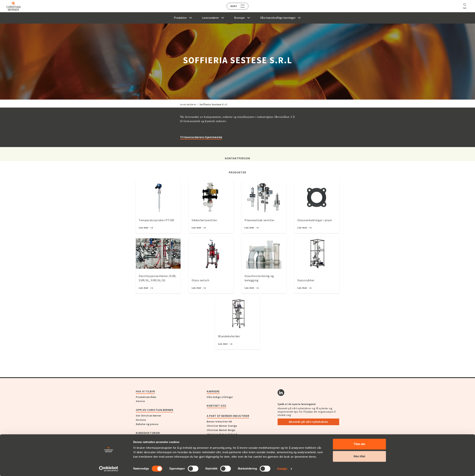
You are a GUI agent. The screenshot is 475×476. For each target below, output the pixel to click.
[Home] (13, 6)
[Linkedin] (281, 392)
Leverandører (188, 104)
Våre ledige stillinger (220, 397)
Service (140, 401)
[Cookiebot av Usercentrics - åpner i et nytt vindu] (108, 469)
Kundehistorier (148, 433)
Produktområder (146, 397)
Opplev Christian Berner (154, 410)
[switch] (193, 469)
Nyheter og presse (147, 424)
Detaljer (282, 468)
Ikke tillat (359, 456)
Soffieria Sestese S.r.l (213, 104)
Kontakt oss (216, 405)
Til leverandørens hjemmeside (201, 137)
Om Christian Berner (148, 415)
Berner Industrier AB (219, 421)
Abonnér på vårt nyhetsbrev (308, 422)
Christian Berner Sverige (222, 425)
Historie (141, 419)
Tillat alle (359, 444)
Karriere (213, 391)
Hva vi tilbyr (145, 391)
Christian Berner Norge (221, 430)
